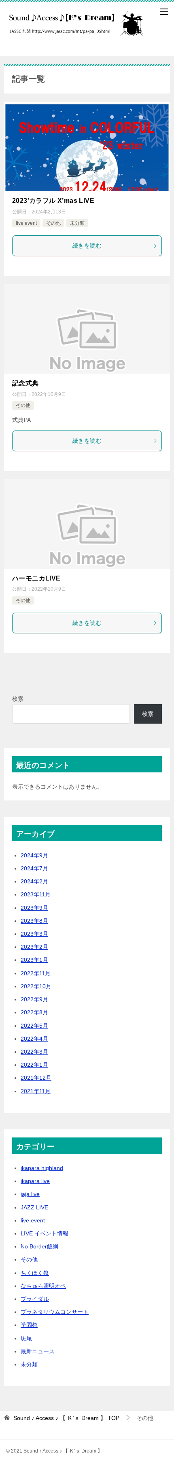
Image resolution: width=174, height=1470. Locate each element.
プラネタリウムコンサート (55, 1312)
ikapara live (35, 1181)
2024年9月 (34, 855)
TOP (66, 1418)
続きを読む (87, 245)
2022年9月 (34, 999)
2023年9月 (34, 908)
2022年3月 (34, 1051)
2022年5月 (34, 1025)
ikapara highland (42, 1168)
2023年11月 (36, 894)
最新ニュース (38, 1351)
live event (26, 223)
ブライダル (35, 1299)
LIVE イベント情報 (44, 1233)
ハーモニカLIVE (36, 578)
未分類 (77, 223)
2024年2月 (34, 881)
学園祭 (29, 1325)
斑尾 (26, 1338)
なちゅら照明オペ (43, 1286)
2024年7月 (34, 868)
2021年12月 (36, 1077)
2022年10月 (36, 986)
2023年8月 (34, 921)
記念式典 (25, 383)
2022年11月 (36, 973)
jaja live (30, 1194)
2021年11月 (36, 1091)
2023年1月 (34, 960)
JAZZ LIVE (34, 1207)
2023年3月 (34, 934)
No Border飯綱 (39, 1246)
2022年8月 (34, 1012)
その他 (53, 223)
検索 (17, 699)
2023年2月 (34, 947)
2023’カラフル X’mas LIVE (53, 200)
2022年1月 (34, 1064)
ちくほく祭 (35, 1273)
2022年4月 (34, 1038)
